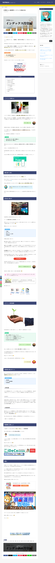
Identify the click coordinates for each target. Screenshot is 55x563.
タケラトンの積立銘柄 (11, 83)
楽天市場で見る (16, 485)
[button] (5, 33)
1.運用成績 (10, 86)
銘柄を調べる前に (10, 80)
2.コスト (10, 87)
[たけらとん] (9, 2)
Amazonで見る (25, 485)
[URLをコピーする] (34, 33)
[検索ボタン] (52, 2)
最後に (9, 91)
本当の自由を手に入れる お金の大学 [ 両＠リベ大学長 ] (21, 483)
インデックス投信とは (11, 79)
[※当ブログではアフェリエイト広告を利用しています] (27, 5)
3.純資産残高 (11, 88)
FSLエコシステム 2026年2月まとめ (45, 47)
